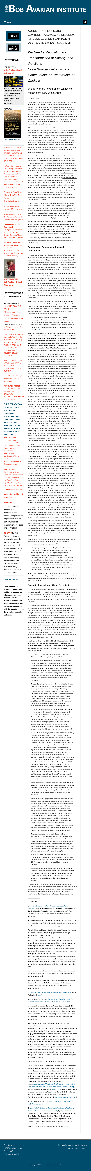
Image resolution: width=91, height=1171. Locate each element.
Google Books (11, 327)
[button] (7, 22)
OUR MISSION (11, 579)
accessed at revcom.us (63, 1097)
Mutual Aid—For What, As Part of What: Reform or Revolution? (13, 378)
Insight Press (56, 1089)
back (42, 988)
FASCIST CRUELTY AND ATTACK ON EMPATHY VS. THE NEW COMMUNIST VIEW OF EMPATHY (13, 366)
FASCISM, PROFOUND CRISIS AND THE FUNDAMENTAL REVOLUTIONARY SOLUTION (12, 350)
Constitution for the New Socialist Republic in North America (50, 992)
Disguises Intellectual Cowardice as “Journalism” (13, 209)
